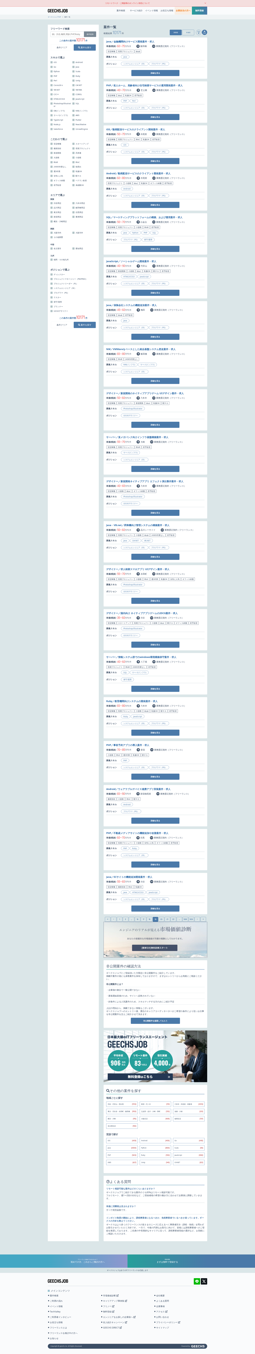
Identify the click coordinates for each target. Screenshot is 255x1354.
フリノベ (107, 1306)
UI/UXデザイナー (130, 415)
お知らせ (54, 1338)
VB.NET (147, 540)
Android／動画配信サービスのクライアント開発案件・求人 (138, 173)
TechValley (55, 1311)
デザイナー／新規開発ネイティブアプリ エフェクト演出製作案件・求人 (144, 481)
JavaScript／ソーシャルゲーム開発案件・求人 (131, 261)
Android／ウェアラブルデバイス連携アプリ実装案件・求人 (138, 789)
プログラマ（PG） (159, 63)
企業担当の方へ (183, 10)
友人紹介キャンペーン (113, 1322)
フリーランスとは (58, 1327)
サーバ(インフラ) (147, 364)
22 (173, 919)
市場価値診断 (109, 1295)
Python (135, 232)
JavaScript (144, 276)
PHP (125, 101)
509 (191, 919)
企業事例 (160, 1306)
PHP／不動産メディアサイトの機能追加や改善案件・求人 (137, 833)
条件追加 (90, 34)
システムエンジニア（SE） (134, 63)
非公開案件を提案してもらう (155, 1020)
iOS (124, 145)
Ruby (125, 716)
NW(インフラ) (129, 364)
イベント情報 (151, 10)
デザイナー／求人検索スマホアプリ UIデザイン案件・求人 (137, 569)
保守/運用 (148, 239)
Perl (134, 101)
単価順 (188, 32)
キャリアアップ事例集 (113, 1300)
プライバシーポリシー (166, 1322)
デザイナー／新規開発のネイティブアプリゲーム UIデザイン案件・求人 (145, 393)
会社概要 (160, 1295)
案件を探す (85, 47)
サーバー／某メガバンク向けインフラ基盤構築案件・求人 (137, 437)
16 (137, 919)
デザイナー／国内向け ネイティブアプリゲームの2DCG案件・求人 (142, 613)
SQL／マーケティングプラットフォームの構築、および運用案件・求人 (144, 217)
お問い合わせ (162, 1317)
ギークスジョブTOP (54, 17)
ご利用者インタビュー (60, 1317)
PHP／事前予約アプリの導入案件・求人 (127, 745)
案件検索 (121, 10)
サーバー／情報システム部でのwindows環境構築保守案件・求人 (141, 657)
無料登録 (199, 10)
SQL (154, 232)
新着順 (176, 32)
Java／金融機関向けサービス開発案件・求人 (130, 41)
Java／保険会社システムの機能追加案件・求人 (131, 305)
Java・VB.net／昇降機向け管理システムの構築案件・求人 (137, 525)
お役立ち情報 (167, 10)
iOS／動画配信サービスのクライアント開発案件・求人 (135, 129)
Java (125, 57)
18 (149, 919)
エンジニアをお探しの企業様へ (118, 1317)
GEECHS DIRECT (111, 1327)
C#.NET (135, 540)
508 (185, 919)
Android (127, 188)
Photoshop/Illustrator (132, 408)
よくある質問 (162, 1300)
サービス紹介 (136, 10)
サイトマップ (162, 1327)
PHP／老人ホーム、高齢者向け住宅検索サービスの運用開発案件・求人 (144, 85)
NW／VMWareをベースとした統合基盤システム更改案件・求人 (141, 349)
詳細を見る (155, 73)
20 (161, 919)
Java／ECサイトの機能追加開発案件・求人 (129, 876)
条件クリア (62, 47)
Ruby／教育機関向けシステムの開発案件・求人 (132, 701)
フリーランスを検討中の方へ (64, 1333)
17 (143, 919)
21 (167, 919)
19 (155, 919)
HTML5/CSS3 (129, 276)
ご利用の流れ (56, 1300)
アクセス (160, 1311)
